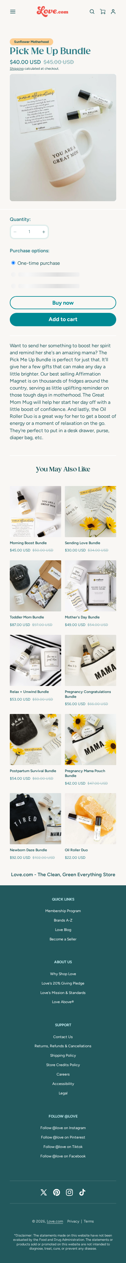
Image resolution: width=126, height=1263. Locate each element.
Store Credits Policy (63, 1065)
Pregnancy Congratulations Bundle (88, 694)
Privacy (73, 1221)
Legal (63, 1093)
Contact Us (63, 1037)
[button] (13, 11)
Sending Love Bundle (82, 543)
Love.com (55, 1221)
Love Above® (63, 1002)
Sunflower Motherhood (31, 42)
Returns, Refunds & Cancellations (63, 1046)
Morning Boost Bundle (28, 543)
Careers (63, 1074)
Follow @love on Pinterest (63, 1137)
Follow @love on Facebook (63, 1156)
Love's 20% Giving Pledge (63, 983)
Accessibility (63, 1084)
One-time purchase (38, 263)
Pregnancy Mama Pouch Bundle (85, 773)
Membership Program (63, 911)
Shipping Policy (63, 1055)
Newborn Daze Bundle (28, 850)
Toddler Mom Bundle (27, 617)
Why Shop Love (63, 974)
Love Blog (63, 930)
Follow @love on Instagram (63, 1128)
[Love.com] (52, 11)
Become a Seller (63, 939)
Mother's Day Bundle (82, 617)
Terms (89, 1221)
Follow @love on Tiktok (63, 1147)
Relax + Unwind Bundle (29, 692)
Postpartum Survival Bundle (33, 771)
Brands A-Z (63, 920)
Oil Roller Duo (76, 850)
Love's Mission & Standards (63, 993)
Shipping (17, 69)
